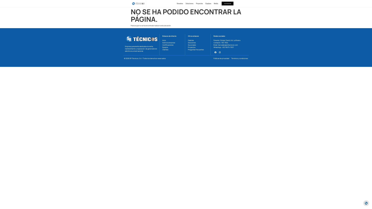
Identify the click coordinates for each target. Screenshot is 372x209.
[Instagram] (220, 52)
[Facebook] (215, 52)
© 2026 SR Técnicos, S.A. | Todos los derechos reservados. (145, 58)
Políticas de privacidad (221, 58)
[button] (366, 203)
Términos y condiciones (239, 58)
